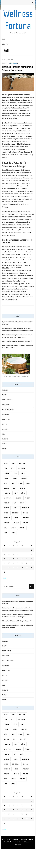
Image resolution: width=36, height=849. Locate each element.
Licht (14, 488)
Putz (15, 503)
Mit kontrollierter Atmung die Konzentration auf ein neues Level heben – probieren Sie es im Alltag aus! (17, 336)
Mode (3, 434)
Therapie (25, 523)
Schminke (15, 508)
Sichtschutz (15, 513)
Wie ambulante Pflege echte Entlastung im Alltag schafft (16, 341)
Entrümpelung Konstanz (9, 294)
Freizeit (6, 478)
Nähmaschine (8, 498)
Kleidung (6, 488)
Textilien (16, 523)
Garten (15, 478)
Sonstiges (7, 518)
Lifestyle (4, 424)
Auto (13, 463)
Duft (12, 468)
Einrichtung (5, 405)
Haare (5, 483)
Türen (5, 528)
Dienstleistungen (13, 63)
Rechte (22, 503)
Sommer (25, 513)
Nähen (23, 493)
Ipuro (20, 483)
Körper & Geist (6, 419)
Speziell (16, 518)
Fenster (23, 473)
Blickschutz (22, 463)
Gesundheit (5, 414)
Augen (6, 463)
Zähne (13, 533)
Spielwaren (26, 518)
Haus (13, 483)
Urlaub (4, 449)
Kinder (28, 483)
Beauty (4, 395)
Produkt (27, 498)
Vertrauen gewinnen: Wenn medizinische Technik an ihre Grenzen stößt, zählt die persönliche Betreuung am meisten (17, 330)
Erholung (7, 473)
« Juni (4, 578)
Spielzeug (7, 523)
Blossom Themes (19, 842)
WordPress (18, 844)
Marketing (5, 429)
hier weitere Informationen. (10, 299)
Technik (4, 444)
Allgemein (5, 390)
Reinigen (6, 508)
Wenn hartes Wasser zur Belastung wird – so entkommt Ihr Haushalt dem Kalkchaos (17, 347)
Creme (5, 468)
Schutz (6, 513)
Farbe (15, 473)
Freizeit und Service (8, 409)
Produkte (5, 439)
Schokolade (25, 508)
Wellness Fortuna (16, 839)
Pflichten (18, 498)
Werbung (22, 528)
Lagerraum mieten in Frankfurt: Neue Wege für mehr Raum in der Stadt (17, 323)
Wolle (5, 533)
